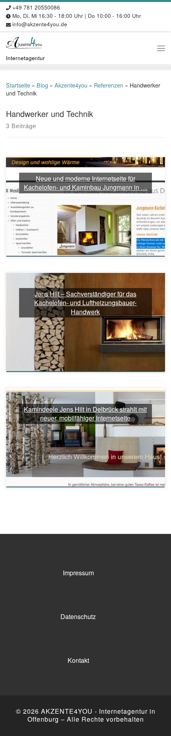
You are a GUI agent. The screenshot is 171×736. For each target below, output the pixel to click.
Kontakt (78, 660)
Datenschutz (78, 616)
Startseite (18, 85)
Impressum (78, 572)
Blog (42, 85)
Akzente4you (70, 85)
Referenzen (108, 85)
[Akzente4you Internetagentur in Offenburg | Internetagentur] (24, 41)
